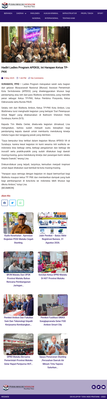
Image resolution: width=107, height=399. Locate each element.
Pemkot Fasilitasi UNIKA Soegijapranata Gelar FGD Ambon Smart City (53, 321)
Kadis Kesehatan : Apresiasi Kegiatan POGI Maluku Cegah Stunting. (18, 239)
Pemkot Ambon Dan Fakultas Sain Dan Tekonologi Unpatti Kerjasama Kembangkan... (18, 321)
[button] (4, 203)
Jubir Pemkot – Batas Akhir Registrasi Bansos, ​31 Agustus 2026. (52, 239)
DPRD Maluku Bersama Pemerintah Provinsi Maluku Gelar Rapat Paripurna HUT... (18, 360)
